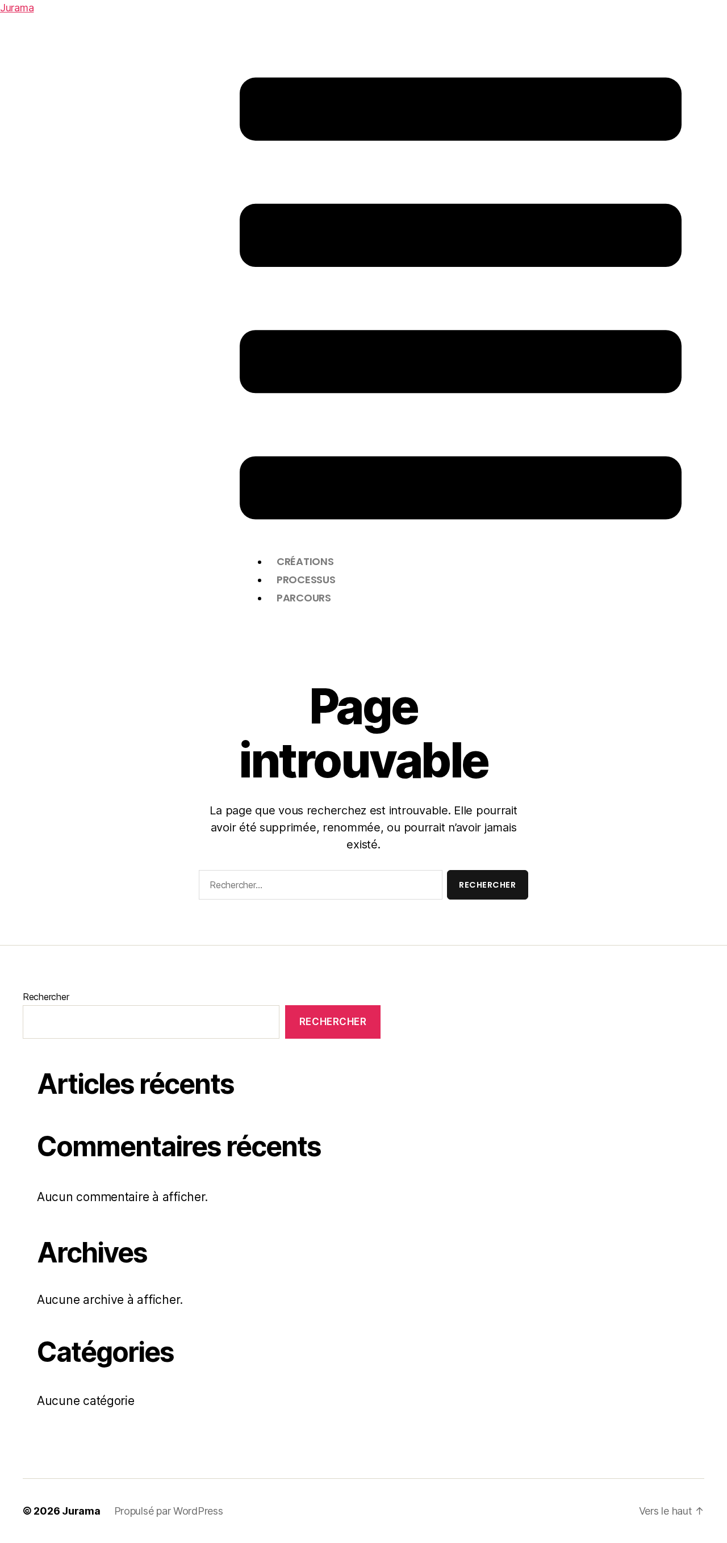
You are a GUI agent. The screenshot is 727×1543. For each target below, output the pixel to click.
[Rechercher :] (318, 887)
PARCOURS (304, 598)
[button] (461, 298)
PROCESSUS (306, 579)
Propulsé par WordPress (168, 1511)
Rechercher (46, 996)
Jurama (17, 8)
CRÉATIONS (305, 561)
